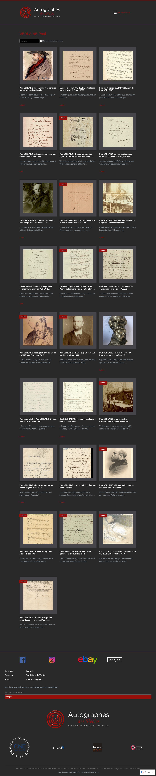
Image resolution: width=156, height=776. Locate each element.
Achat (7, 679)
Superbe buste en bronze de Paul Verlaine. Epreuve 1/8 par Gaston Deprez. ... (116, 358)
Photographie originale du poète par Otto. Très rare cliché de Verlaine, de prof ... (117, 490)
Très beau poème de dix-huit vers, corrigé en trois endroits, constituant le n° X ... (77, 159)
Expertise (9, 675)
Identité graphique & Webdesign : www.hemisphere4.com (78, 772)
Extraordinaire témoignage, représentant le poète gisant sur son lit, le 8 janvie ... (117, 556)
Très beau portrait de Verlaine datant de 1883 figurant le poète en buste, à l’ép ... (77, 358)
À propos (9, 671)
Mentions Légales (34, 679)
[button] (115, 12)
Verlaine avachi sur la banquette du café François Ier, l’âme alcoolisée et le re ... (115, 424)
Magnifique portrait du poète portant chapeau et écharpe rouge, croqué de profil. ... (38, 93)
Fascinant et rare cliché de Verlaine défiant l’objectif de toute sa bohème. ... (37, 225)
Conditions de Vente (35, 675)
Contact (29, 671)
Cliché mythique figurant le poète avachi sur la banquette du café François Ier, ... (117, 225)
